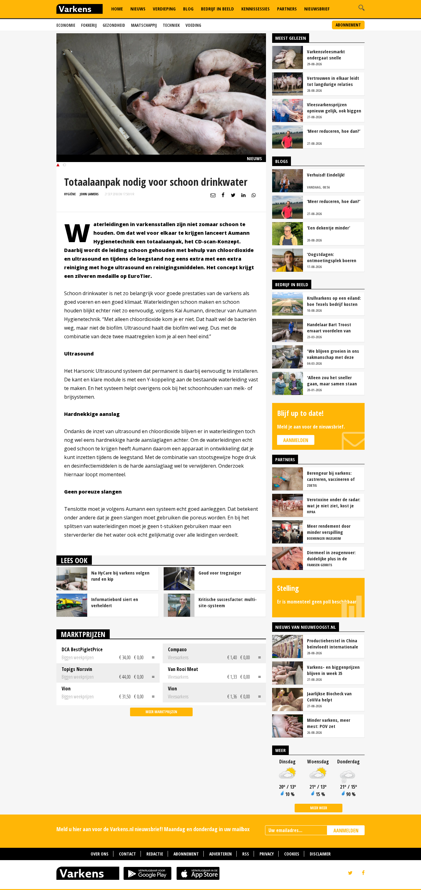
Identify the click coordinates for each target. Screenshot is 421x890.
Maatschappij (144, 25)
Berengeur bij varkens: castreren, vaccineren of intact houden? (331, 476)
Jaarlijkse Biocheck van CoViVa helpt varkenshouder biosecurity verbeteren (333, 696)
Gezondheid (114, 25)
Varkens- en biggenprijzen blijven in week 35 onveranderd (333, 670)
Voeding (193, 25)
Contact (127, 854)
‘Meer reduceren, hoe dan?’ (333, 131)
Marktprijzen (83, 634)
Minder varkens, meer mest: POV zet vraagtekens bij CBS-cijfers (334, 723)
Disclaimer (320, 854)
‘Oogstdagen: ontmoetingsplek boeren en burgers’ (331, 257)
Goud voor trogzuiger (219, 573)
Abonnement (348, 25)
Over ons (99, 854)
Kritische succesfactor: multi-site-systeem (227, 602)
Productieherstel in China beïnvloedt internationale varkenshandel (332, 643)
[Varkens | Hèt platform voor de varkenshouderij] (79, 9)
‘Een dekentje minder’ (328, 228)
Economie (65, 25)
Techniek (171, 25)
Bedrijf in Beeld (217, 9)
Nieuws (137, 9)
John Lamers (89, 194)
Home (117, 9)
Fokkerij (89, 25)
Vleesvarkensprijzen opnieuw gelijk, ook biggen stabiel (334, 107)
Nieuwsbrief (317, 9)
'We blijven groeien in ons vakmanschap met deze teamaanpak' (333, 354)
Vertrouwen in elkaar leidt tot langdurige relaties (333, 81)
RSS (245, 854)
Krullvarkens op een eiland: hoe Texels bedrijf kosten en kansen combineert (334, 301)
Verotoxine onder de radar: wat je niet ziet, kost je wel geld (333, 502)
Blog (188, 9)
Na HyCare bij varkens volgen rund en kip (120, 576)
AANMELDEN (345, 830)
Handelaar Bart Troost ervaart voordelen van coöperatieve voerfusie (330, 327)
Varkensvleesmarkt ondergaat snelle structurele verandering (330, 54)
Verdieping (164, 9)
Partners (287, 9)
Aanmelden (295, 440)
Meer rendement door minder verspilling (328, 529)
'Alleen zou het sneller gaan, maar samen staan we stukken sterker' (332, 380)
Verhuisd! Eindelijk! (326, 175)
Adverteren (220, 854)
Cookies (291, 854)
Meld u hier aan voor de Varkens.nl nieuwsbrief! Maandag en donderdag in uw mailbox (153, 829)
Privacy (267, 854)
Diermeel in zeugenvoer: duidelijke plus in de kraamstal (331, 555)
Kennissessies (255, 9)
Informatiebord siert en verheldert (114, 602)
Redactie (154, 854)
